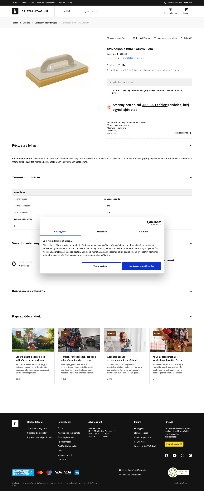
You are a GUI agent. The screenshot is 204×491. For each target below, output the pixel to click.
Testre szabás (100, 266)
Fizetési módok (64, 442)
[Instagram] (182, 455)
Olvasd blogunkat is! (143, 437)
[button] (66, 11)
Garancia (61, 3)
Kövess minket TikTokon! (145, 446)
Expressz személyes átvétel (39, 437)
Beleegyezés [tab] (60, 231)
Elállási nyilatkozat (66, 437)
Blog (70, 3)
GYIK (60, 451)
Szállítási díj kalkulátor (37, 433)
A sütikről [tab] (143, 231)
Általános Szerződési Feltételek (133, 470)
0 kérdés (140, 58)
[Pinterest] (190, 455)
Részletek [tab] (102, 231)
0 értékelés (128, 58)
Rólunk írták (139, 442)
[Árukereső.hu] (178, 472)
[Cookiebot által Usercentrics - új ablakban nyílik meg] (149, 223)
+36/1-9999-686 (185, 3)
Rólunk (14, 3)
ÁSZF (60, 428)
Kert (18, 334)
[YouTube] (175, 455)
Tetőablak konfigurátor (37, 428)
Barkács (65, 334)
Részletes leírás (181, 133)
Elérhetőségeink (27, 3)
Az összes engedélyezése (141, 266)
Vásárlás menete (65, 455)
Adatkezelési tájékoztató (69, 433)
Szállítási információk (46, 3)
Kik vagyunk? (139, 428)
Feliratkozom (172, 444)
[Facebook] (166, 455)
